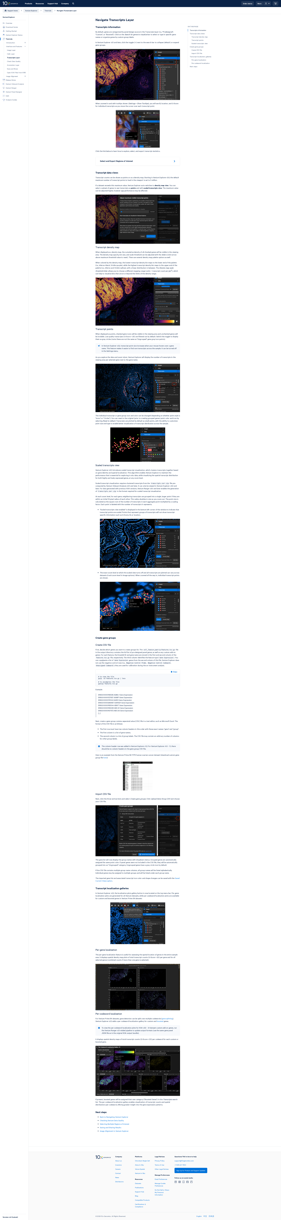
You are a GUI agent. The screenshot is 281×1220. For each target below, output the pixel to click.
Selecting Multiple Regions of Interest (114, 1124)
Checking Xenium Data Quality (112, 1120)
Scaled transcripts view (200, 43)
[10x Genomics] (103, 1181)
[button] (25, 42)
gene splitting (167, 1018)
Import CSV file (197, 53)
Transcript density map (200, 37)
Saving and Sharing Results (110, 1127)
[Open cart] (275, 3)
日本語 (211, 1216)
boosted (160, 1021)
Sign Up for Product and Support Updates (191, 1170)
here (105, 757)
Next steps (193, 66)
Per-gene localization (199, 60)
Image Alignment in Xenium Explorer (114, 1131)
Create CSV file (197, 50)
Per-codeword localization (201, 63)
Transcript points (198, 40)
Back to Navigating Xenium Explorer (114, 1117)
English (199, 1216)
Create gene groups (197, 47)
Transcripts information (198, 30)
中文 (205, 1216)
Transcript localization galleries (200, 56)
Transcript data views (197, 33)
